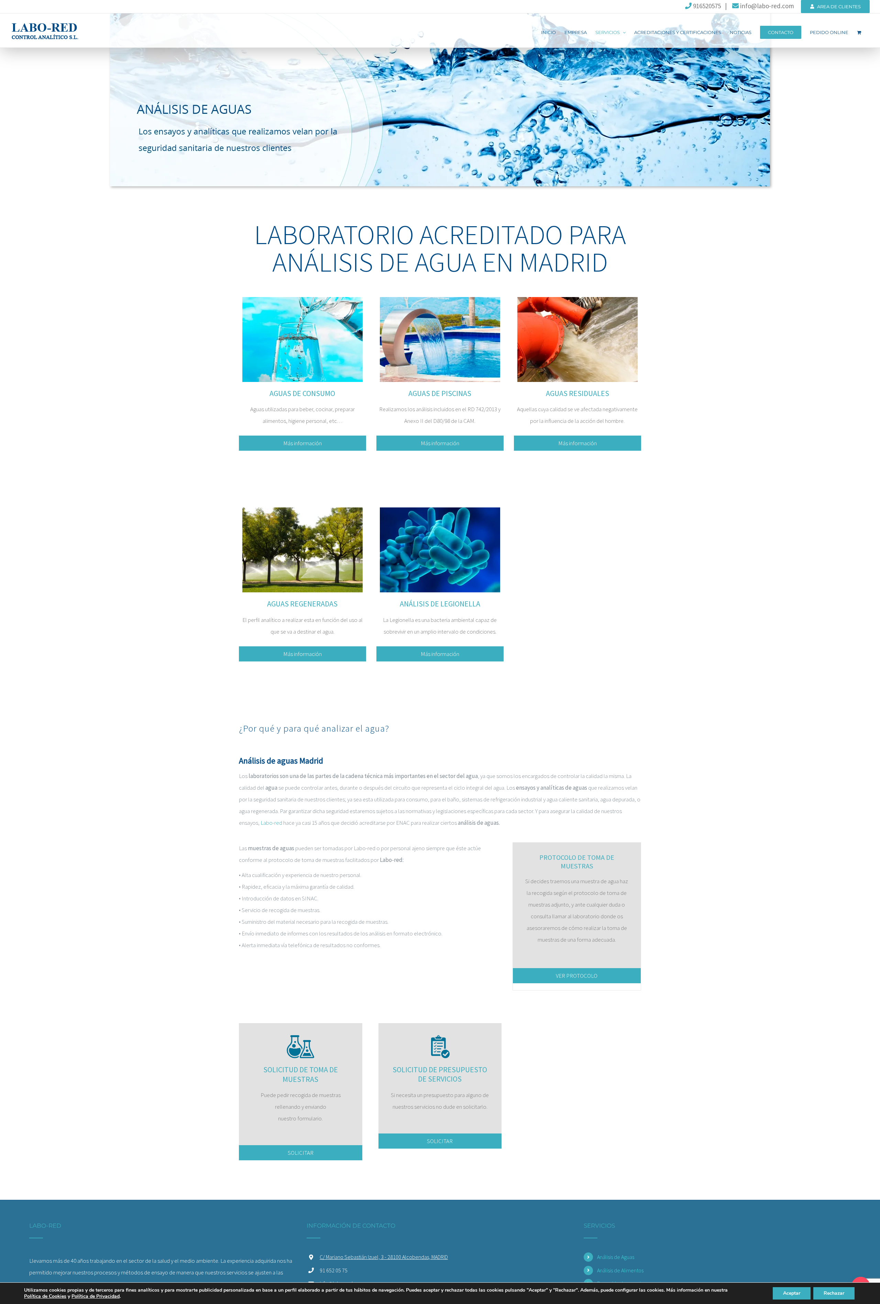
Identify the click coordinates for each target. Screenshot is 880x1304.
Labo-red (271, 822)
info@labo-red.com (766, 6)
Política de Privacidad (96, 1296)
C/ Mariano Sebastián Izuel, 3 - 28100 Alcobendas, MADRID (384, 1256)
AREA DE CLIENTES (837, 6)
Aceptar (791, 1293)
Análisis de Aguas (615, 1256)
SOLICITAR (301, 1153)
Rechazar (834, 1293)
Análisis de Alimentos (620, 1270)
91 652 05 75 (334, 1270)
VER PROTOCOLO (576, 975)
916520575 (706, 6)
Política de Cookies (45, 1296)
